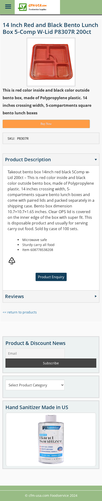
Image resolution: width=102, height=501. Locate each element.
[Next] (86, 439)
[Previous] (15, 439)
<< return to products (20, 312)
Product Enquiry (51, 276)
